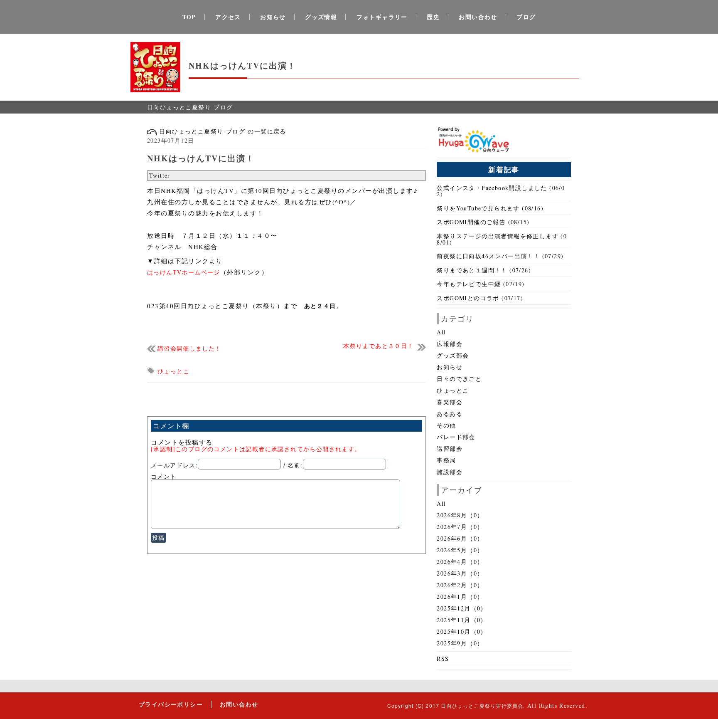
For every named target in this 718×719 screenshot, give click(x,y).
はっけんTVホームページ (183, 272)
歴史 (433, 17)
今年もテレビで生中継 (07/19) (480, 284)
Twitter (159, 175)
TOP (189, 17)
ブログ (526, 17)
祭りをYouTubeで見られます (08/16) (490, 208)
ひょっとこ (173, 371)
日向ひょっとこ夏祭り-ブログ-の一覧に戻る (221, 131)
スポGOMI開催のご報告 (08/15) (483, 222)
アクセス (228, 17)
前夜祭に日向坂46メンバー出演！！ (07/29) (500, 256)
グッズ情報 (321, 17)
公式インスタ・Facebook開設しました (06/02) (501, 191)
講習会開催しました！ (189, 349)
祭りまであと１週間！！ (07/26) (484, 270)
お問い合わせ (478, 17)
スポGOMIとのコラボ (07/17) (480, 298)
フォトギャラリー (382, 17)
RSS (443, 658)
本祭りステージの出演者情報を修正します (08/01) (502, 239)
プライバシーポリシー (171, 704)
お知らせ (273, 17)
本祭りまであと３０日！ (378, 346)
